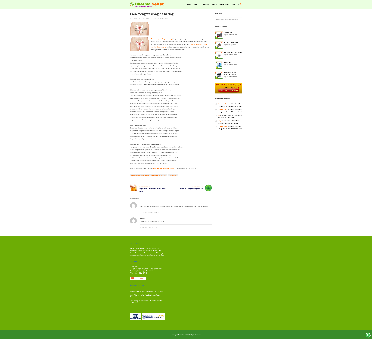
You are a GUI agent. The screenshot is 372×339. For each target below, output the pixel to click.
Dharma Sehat (136, 18)
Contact (206, 4)
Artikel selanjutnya (197, 186)
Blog (233, 4)
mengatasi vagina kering (158, 175)
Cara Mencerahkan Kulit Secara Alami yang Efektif (146, 291)
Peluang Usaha (224, 4)
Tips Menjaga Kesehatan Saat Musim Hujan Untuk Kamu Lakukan (146, 302)
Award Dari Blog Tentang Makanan (191, 189)
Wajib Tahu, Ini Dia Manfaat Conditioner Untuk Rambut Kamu (145, 296)
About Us (197, 4)
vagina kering (173, 175)
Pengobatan (164, 18)
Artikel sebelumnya (144, 186)
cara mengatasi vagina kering (140, 175)
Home (189, 4)
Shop (213, 4)
